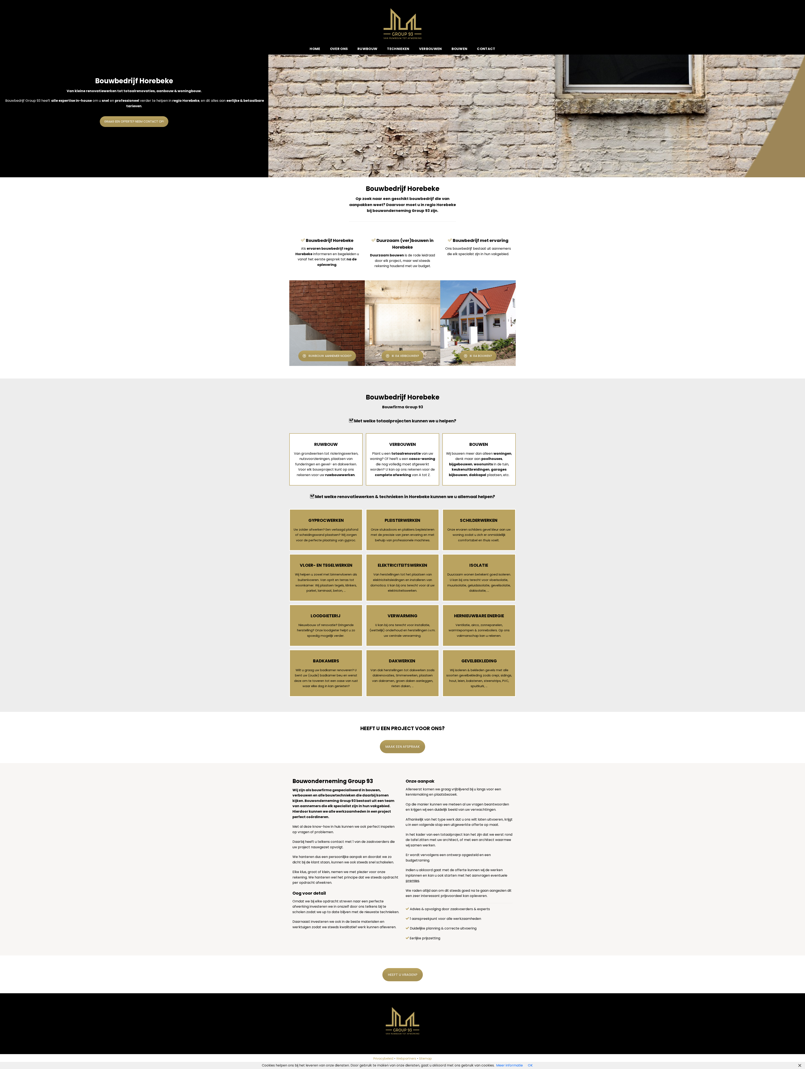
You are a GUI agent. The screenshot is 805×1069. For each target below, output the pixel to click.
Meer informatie (509, 1065)
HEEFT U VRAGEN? (402, 974)
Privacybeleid (383, 1058)
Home (315, 48)
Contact (486, 48)
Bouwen (459, 48)
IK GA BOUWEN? (481, 356)
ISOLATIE (478, 565)
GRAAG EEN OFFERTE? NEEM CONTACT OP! (134, 121)
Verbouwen (430, 48)
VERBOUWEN (402, 444)
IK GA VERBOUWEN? (405, 356)
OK (530, 1065)
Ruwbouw (367, 48)
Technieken (398, 48)
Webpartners (406, 1058)
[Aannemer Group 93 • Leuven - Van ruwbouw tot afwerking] (402, 23)
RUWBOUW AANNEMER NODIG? (330, 356)
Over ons (339, 48)
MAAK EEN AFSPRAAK (402, 746)
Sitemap (425, 1058)
